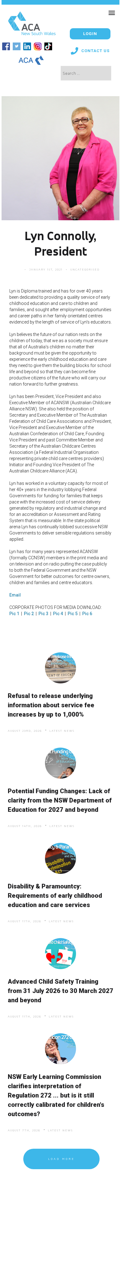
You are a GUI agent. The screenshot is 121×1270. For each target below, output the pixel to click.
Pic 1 (14, 613)
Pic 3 (43, 613)
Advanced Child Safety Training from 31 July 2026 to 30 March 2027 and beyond (60, 991)
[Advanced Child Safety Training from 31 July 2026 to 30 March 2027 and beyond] (61, 954)
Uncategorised (85, 269)
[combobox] (85, 73)
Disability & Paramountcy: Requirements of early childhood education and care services (55, 896)
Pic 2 (29, 613)
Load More (61, 1158)
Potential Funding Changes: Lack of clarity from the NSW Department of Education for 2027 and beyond (60, 800)
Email (15, 595)
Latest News (61, 730)
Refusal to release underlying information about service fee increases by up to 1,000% (51, 705)
